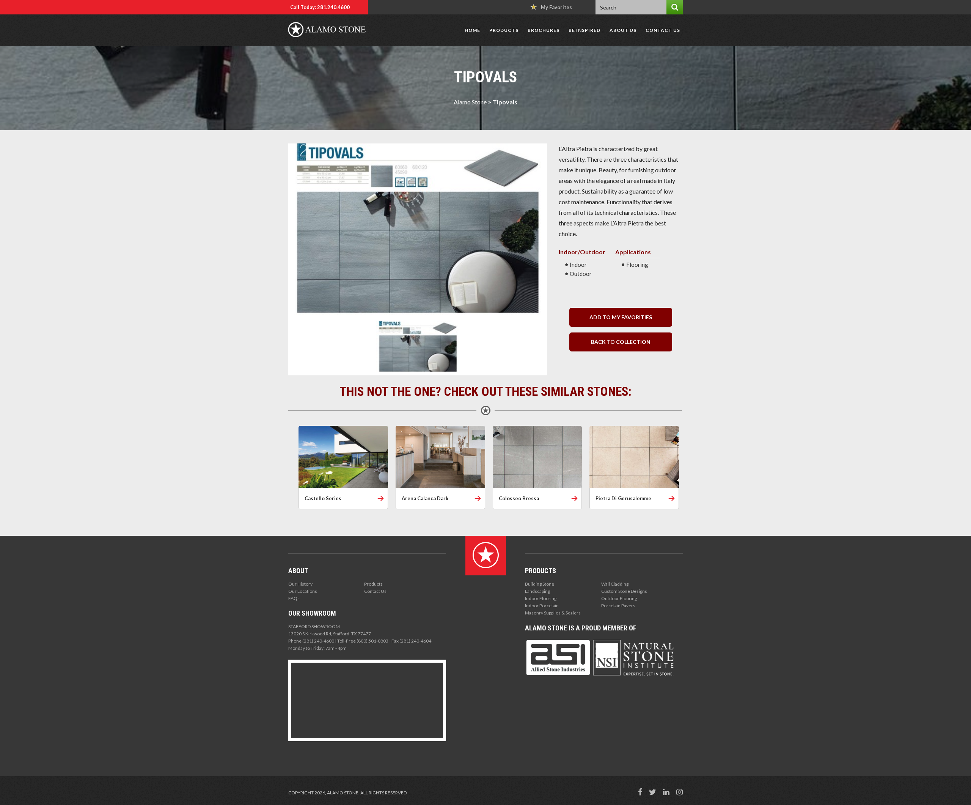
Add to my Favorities (620, 317)
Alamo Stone (470, 102)
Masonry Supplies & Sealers (553, 613)
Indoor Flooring (540, 598)
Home (472, 30)
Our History (300, 584)
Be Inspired (584, 30)
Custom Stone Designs (624, 591)
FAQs (294, 598)
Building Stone (539, 584)
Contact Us (663, 30)
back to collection (620, 342)
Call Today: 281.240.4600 (320, 7)
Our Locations (302, 591)
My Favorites (556, 7)
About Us (623, 30)
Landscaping (537, 591)
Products (503, 30)
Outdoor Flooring (619, 598)
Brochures (543, 30)
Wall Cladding (614, 584)
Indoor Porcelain (542, 605)
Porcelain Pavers (618, 605)
